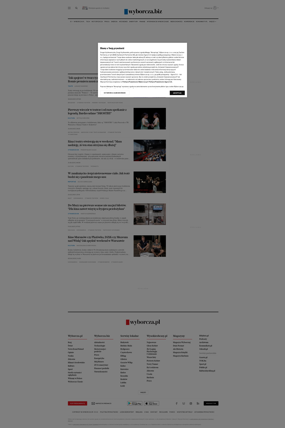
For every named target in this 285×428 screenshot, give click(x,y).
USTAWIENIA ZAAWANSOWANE (115, 93)
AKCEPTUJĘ (177, 93)
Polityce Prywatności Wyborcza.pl (135, 82)
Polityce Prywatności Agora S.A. (160, 82)
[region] (142, 70)
